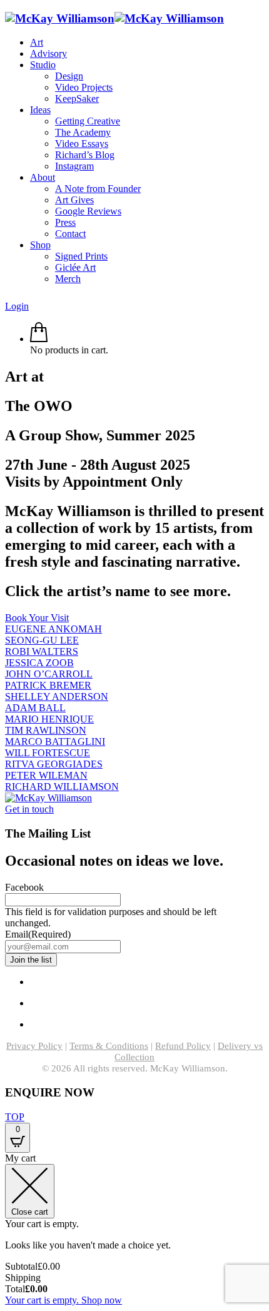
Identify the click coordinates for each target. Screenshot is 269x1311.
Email (38, 934)
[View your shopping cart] (39, 338)
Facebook (24, 887)
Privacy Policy (34, 1046)
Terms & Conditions (108, 1046)
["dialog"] (134, 1229)
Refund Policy (183, 1046)
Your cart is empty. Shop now (63, 1300)
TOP (14, 1116)
